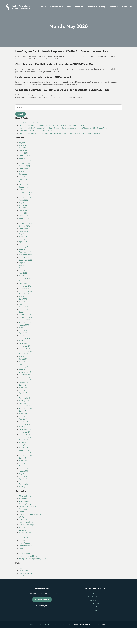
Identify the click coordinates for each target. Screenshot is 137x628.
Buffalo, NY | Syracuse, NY (40, 624)
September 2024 (25, 197)
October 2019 (24, 348)
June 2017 (23, 414)
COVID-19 (23, 519)
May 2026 (23, 148)
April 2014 (23, 479)
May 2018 (23, 390)
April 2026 (23, 150)
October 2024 (24, 195)
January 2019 (24, 369)
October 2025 (24, 166)
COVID (21, 517)
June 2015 (23, 460)
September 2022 (25, 260)
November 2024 (25, 192)
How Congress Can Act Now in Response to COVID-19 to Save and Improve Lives (61, 51)
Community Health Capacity (30, 514)
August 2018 (24, 382)
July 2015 (22, 458)
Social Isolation (25, 551)
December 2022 (25, 252)
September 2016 (25, 437)
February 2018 (24, 398)
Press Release (24, 543)
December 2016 (25, 429)
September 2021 (25, 291)
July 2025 (22, 171)
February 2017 (24, 424)
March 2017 (23, 421)
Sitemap (62, 624)
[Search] (130, 6)
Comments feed (25, 573)
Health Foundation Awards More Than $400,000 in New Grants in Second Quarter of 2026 (53, 125)
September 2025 (25, 169)
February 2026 (24, 156)
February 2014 (24, 484)
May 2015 (22, 463)
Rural (21, 548)
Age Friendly (24, 501)
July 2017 (22, 411)
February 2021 (24, 309)
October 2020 (24, 320)
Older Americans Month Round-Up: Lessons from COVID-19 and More (55, 64)
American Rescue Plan (27, 506)
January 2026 (24, 158)
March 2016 (23, 447)
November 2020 (25, 317)
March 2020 (23, 335)
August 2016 (24, 440)
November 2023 (25, 223)
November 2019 (25, 346)
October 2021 (24, 288)
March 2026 (23, 153)
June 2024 (23, 205)
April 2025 (23, 179)
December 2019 (25, 343)
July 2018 (22, 385)
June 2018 (23, 387)
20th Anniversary (25, 496)
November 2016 (25, 432)
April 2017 (23, 419)
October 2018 (24, 377)
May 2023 (23, 239)
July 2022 (22, 265)
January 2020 (24, 341)
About (43, 6)
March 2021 (23, 307)
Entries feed (23, 570)
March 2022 (23, 275)
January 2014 (24, 486)
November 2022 (25, 255)
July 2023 (22, 234)
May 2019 (22, 361)
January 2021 (24, 312)
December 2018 (25, 372)
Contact (95, 610)
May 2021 (22, 301)
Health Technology (26, 525)
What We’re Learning (96, 6)
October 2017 (24, 406)
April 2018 (23, 393)
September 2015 (25, 455)
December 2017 (25, 403)
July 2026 (22, 145)
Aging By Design (25, 504)
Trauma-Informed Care (28, 556)
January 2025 (24, 187)
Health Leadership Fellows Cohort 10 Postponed (43, 77)
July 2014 (22, 473)
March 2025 (23, 182)
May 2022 (23, 270)
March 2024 (23, 213)
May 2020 (23, 330)
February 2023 (24, 247)
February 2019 (24, 367)
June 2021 (23, 299)
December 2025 (25, 161)
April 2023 (23, 242)
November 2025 (25, 163)
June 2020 (23, 328)
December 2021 (25, 283)
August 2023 (24, 231)
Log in (21, 568)
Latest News (113, 6)
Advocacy (23, 499)
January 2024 (24, 218)
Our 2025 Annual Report (28, 123)
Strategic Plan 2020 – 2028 (60, 6)
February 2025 (24, 184)
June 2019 (23, 359)
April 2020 (23, 333)
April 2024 (23, 210)
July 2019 (22, 356)
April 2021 (23, 304)
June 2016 (23, 442)
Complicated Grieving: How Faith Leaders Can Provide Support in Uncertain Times (62, 89)
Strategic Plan (24, 553)
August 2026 (24, 142)
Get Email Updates (42, 599)
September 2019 (25, 351)
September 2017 (25, 408)
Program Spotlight (26, 545)
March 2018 (23, 395)
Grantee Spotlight (26, 522)
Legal (54, 624)
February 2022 (24, 278)
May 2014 (23, 476)
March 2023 (23, 244)
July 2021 (22, 296)
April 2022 (23, 273)
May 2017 (22, 416)
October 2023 (24, 226)
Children (22, 512)
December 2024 (25, 189)
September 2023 (25, 228)
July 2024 (22, 202)
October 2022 (24, 257)
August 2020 (24, 325)
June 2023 (23, 236)
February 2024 (24, 215)
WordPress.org (25, 576)
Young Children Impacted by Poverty (33, 558)
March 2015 (23, 466)
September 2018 (25, 380)
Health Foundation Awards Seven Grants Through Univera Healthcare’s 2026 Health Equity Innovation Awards (61, 133)
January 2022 (24, 281)
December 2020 (25, 314)
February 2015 (24, 468)
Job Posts (23, 527)
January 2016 (24, 450)
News (21, 535)
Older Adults (24, 538)
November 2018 (25, 374)
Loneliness (23, 530)
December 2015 (25, 453)
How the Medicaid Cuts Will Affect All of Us (35, 130)
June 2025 (23, 174)
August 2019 (24, 354)
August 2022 (24, 262)
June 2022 (23, 268)
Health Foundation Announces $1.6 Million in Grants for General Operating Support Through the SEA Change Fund (63, 128)
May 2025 (23, 176)
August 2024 (24, 200)
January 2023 (24, 249)
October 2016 (24, 434)
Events (124, 6)
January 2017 (24, 427)
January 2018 (24, 400)
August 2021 (24, 294)
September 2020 (25, 322)
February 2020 (24, 338)
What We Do (79, 6)
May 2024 (23, 208)
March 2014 (23, 481)
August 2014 (24, 471)
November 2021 (25, 286)
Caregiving (23, 509)
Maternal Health (25, 532)
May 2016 (22, 445)
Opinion (22, 540)
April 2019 (23, 364)
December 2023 (25, 221)
